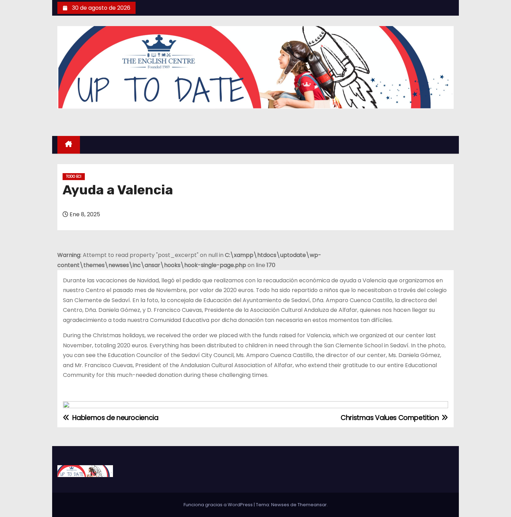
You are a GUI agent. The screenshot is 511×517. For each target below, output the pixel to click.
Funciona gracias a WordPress (219, 504)
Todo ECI (73, 176)
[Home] (68, 145)
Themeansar (312, 504)
